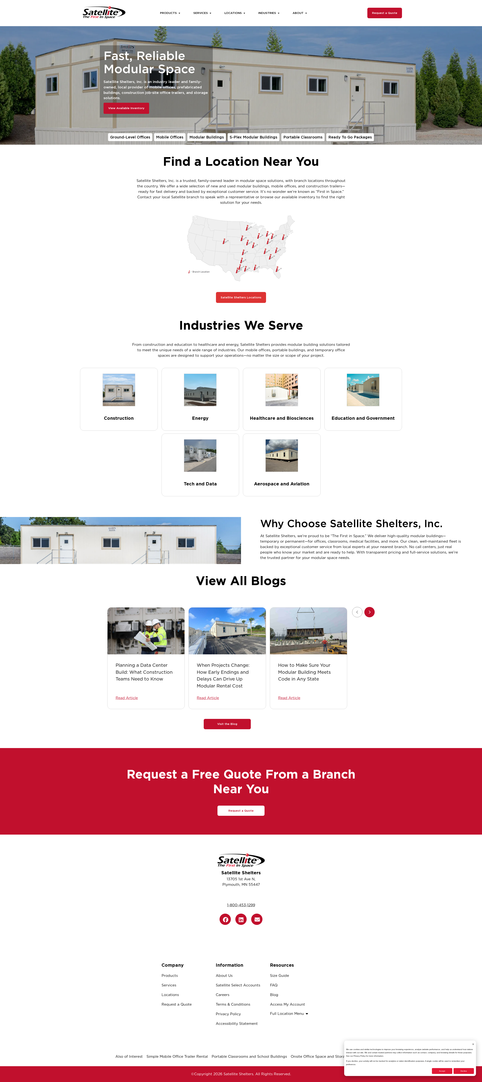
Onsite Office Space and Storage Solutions (329, 1056)
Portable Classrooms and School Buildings (249, 1056)
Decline (464, 1071)
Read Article (127, 698)
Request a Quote (384, 13)
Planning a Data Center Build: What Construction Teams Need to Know (144, 672)
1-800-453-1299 (241, 905)
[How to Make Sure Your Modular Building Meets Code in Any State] (308, 631)
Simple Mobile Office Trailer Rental (177, 1056)
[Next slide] (369, 612)
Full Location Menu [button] (287, 1013)
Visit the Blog (227, 724)
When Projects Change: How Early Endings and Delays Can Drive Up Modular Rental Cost (223, 675)
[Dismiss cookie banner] (473, 1044)
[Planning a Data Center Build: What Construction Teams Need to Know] (146, 631)
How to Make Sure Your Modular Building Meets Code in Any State (304, 672)
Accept (442, 1071)
